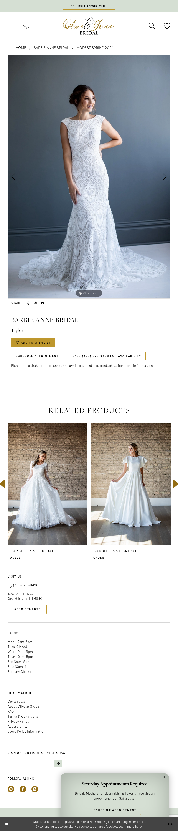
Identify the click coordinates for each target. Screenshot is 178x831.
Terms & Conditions (23, 716)
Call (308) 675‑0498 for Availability (107, 356)
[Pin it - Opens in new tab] (35, 303)
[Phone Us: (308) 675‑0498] (26, 26)
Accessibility (18, 726)
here (138, 826)
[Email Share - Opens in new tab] (42, 303)
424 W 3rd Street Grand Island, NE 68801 (26, 596)
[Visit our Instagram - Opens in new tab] (11, 789)
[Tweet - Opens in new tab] (27, 303)
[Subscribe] (58, 763)
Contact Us (16, 701)
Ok (170, 824)
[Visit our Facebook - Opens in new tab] (23, 789)
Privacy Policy (18, 721)
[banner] (89, 26)
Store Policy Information (26, 731)
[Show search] (152, 26)
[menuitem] (10, 26)
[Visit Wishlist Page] (167, 26)
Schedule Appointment (37, 356)
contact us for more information (126, 365)
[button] (10, 26)
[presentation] (47, 484)
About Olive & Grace (23, 706)
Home (21, 47)
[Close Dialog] (7, 824)
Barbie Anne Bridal (51, 47)
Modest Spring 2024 (95, 47)
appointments (27, 609)
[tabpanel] (89, 176)
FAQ (11, 711)
